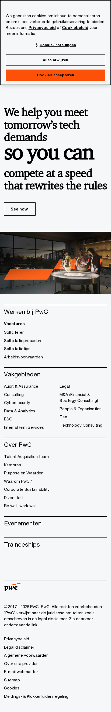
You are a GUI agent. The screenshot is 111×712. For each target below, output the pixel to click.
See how (19, 208)
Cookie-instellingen (58, 45)
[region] (55, 42)
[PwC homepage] (12, 589)
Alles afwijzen (55, 60)
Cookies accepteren (55, 75)
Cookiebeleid (75, 27)
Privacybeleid (42, 27)
